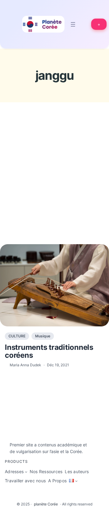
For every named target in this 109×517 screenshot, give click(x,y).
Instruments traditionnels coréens (49, 351)
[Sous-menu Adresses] (26, 471)
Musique (42, 336)
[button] (99, 24)
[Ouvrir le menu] (73, 24)
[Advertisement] (54, 184)
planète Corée (46, 504)
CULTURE (16, 336)
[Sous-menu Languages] (76, 481)
